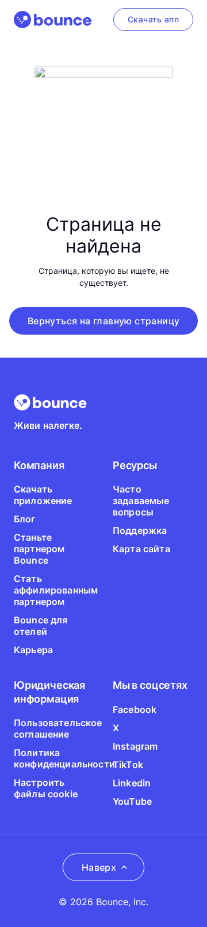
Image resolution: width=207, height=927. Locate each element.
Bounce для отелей (41, 625)
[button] (103, 321)
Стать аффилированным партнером (56, 590)
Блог (25, 519)
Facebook (134, 709)
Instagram (135, 746)
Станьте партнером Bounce (39, 549)
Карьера (33, 650)
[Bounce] (52, 19)
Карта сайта (141, 548)
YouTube (132, 801)
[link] (153, 19)
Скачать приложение (43, 494)
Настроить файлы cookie (46, 788)
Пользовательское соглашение (58, 728)
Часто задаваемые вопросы (141, 500)
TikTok (128, 764)
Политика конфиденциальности (64, 758)
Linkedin (132, 783)
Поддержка (140, 530)
